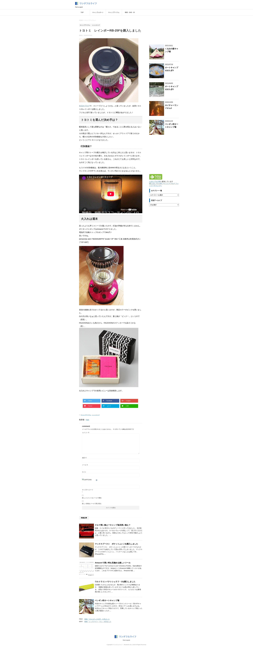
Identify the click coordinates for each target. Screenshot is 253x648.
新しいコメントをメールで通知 (91, 498)
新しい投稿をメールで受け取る (91, 503)
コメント (85, 432)
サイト (84, 472)
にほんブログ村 (154, 181)
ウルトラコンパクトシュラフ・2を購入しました (115, 582)
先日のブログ (84, 106)
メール (85, 465)
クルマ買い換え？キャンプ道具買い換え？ (113, 525)
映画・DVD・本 (130, 12)
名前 (84, 458)
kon (87, 420)
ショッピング (96, 415)
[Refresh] (97, 480)
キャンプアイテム (113, 12)
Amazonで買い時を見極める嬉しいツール (113, 563)
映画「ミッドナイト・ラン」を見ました (97, 621)
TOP (82, 12)
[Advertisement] (164, 28)
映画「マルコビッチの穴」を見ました (97, 619)
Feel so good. (126, 640)
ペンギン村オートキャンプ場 (107, 600)
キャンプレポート (97, 12)
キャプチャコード (87, 490)
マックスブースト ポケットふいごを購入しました (116, 544)
